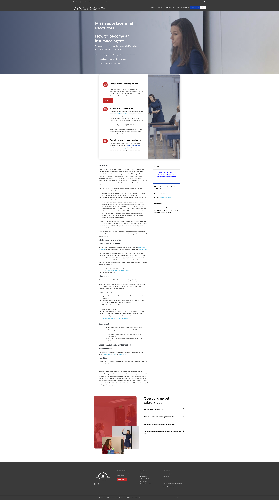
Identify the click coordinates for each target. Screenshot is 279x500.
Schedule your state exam (164, 172)
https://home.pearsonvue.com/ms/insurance (115, 270)
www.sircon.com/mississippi (118, 148)
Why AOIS (160, 7)
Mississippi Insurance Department (166, 176)
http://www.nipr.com (133, 145)
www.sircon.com (123, 354)
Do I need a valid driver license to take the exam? (160, 424)
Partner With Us (170, 7)
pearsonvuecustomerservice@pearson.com (115, 318)
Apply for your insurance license (166, 174)
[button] (164, 409)
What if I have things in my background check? (159, 417)
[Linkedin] (202, 2)
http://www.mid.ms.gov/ (165, 197)
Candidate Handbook (121, 113)
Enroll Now (194, 7)
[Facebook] (205, 2)
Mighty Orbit (138, 497)
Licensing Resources (182, 7)
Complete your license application (125, 140)
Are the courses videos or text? (154, 409)
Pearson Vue (134, 116)
